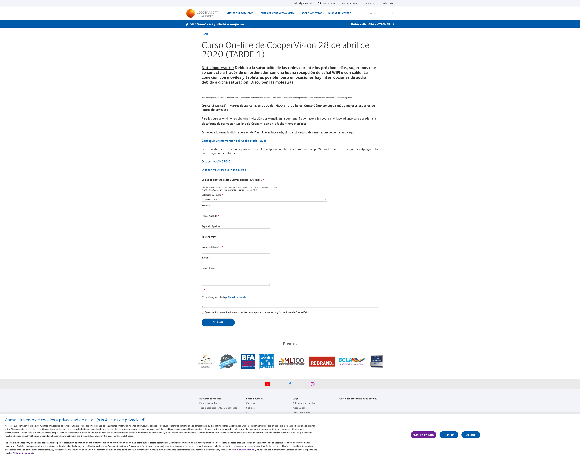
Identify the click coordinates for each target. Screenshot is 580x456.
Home (205, 34)
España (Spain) (387, 3)
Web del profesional (302, 3)
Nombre (206, 205)
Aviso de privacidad (23, 453)
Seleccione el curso (211, 194)
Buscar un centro (350, 3)
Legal (295, 398)
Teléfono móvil (209, 236)
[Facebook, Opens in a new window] (290, 384)
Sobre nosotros (254, 398)
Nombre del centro (211, 247)
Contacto (369, 3)
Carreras (250, 403)
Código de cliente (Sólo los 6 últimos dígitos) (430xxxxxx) (232, 179)
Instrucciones (329, 3)
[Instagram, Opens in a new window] (312, 384)
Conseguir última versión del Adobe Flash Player (234, 140)
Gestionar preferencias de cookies (358, 398)
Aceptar (470, 435)
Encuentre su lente (209, 403)
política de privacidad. (236, 297)
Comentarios (208, 267)
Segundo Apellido (211, 226)
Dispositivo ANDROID (216, 161)
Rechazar (449, 435)
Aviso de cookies (301, 412)
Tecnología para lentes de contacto (218, 408)
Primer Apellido (209, 215)
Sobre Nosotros (311, 13)
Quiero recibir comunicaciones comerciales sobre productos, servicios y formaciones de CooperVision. (257, 312)
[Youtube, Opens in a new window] (267, 384)
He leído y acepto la (226, 297)
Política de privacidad (304, 403)
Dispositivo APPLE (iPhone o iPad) (224, 169)
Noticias (250, 408)
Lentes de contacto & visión (277, 13)
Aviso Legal (299, 408)
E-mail (205, 257)
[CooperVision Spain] (203, 13)
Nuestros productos (240, 13)
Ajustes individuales (423, 435)
